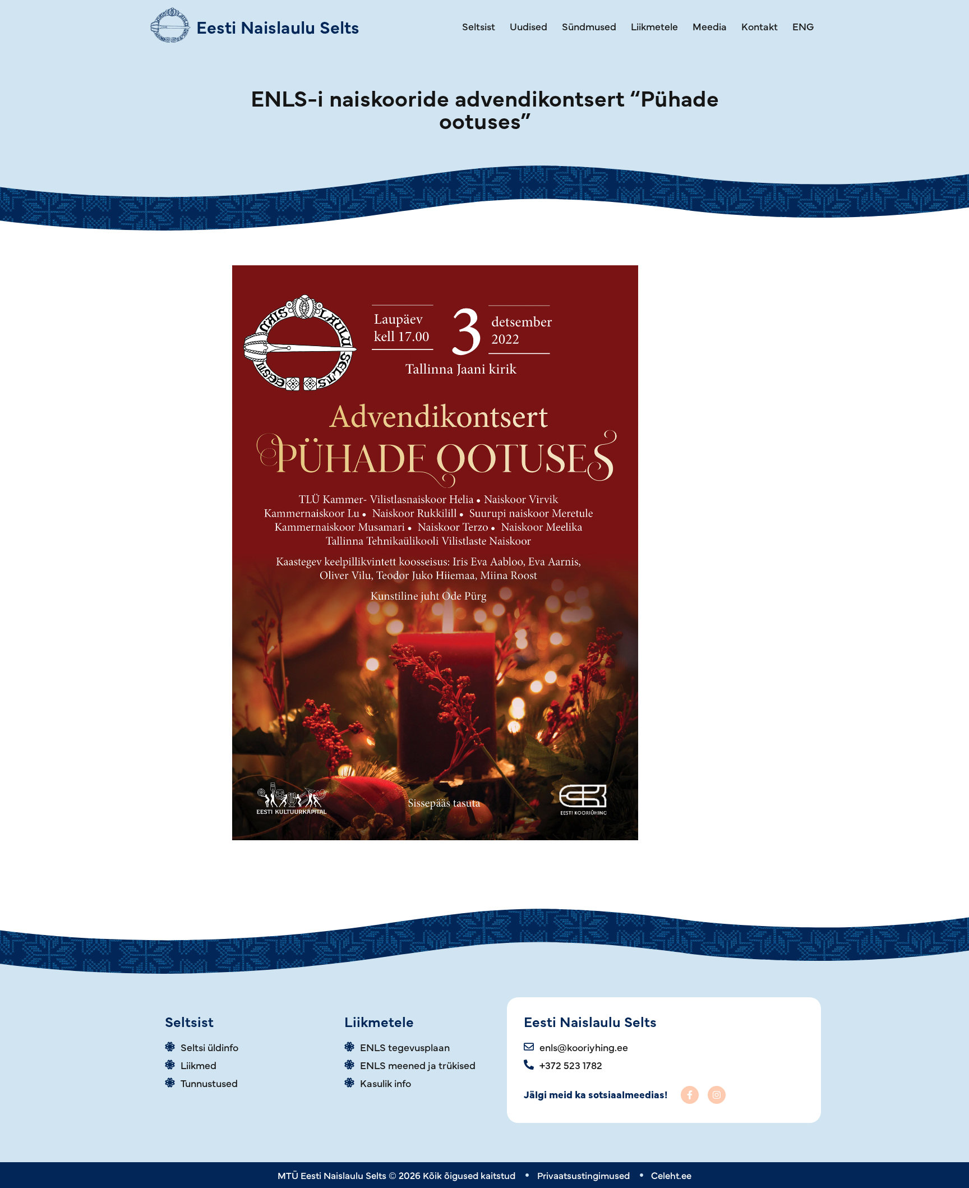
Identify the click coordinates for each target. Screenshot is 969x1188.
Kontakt (759, 26)
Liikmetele (654, 26)
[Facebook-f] (690, 1095)
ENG (803, 26)
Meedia (710, 26)
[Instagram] (717, 1095)
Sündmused (589, 26)
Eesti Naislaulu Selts (277, 26)
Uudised (528, 26)
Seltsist (478, 26)
